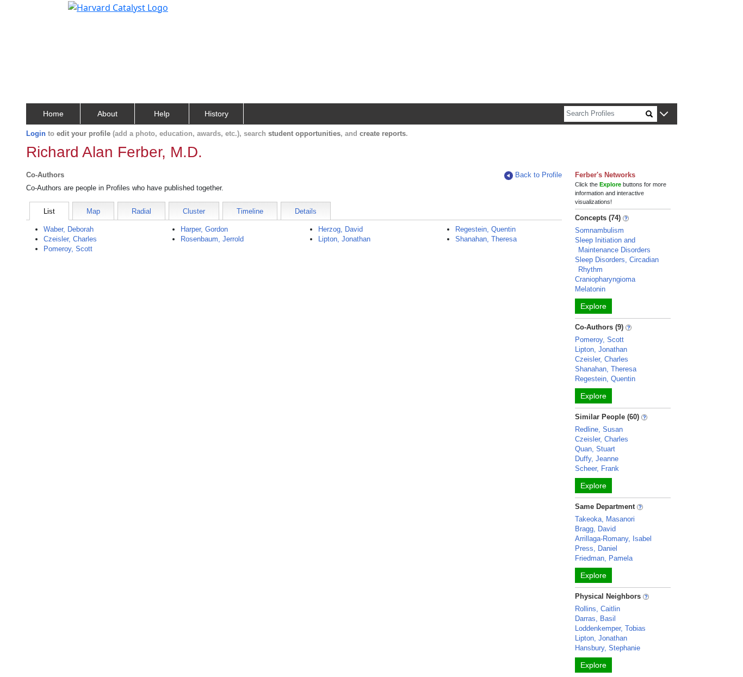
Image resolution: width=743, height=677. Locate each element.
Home (53, 113)
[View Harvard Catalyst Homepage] (118, 7)
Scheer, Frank (597, 468)
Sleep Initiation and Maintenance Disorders (613, 245)
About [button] (107, 113)
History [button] (216, 113)
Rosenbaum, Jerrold (212, 239)
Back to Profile (538, 175)
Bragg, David (595, 529)
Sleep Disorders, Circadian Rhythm (617, 265)
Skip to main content (45, 13)
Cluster (194, 211)
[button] (664, 114)
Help (162, 113)
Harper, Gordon (204, 229)
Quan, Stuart (595, 449)
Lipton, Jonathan (344, 239)
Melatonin (590, 289)
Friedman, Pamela (604, 558)
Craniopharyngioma (605, 279)
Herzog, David (340, 229)
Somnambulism (599, 230)
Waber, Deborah (69, 229)
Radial (141, 211)
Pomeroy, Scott (68, 249)
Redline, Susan (599, 429)
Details (306, 211)
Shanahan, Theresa (486, 239)
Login (36, 133)
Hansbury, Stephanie (607, 648)
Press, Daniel (596, 548)
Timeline (250, 211)
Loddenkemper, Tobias (610, 628)
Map (93, 211)
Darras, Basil (595, 618)
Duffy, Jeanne (596, 459)
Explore (593, 306)
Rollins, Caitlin (597, 609)
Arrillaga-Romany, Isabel (613, 539)
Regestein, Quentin (485, 229)
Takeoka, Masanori (605, 519)
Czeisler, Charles (70, 239)
